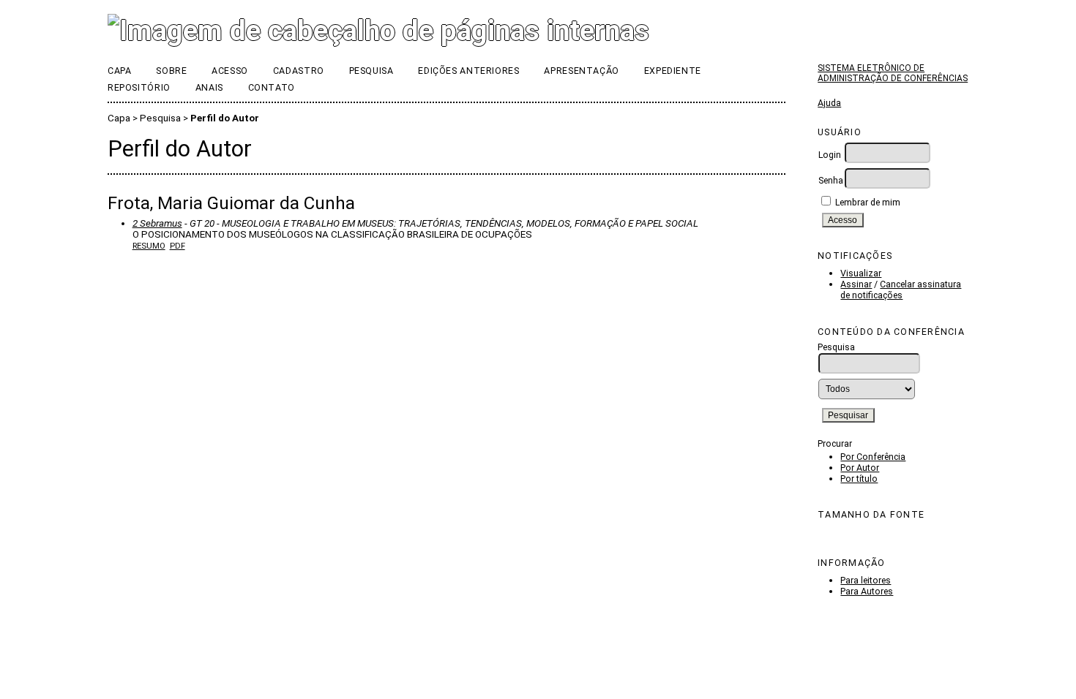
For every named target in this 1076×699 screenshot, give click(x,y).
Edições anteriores (468, 70)
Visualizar (860, 273)
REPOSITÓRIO (139, 87)
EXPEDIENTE (672, 70)
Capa (120, 70)
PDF (177, 246)
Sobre (171, 70)
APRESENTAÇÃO (581, 70)
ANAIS (209, 87)
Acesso (230, 70)
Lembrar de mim (867, 202)
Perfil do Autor (224, 118)
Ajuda (829, 102)
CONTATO (271, 87)
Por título (859, 478)
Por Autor (859, 467)
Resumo (148, 246)
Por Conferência (872, 456)
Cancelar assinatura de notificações (900, 290)
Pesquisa (371, 70)
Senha (830, 180)
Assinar (856, 284)
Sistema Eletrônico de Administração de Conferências (893, 73)
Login (829, 154)
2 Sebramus (157, 223)
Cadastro (298, 70)
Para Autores (866, 591)
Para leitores (865, 580)
